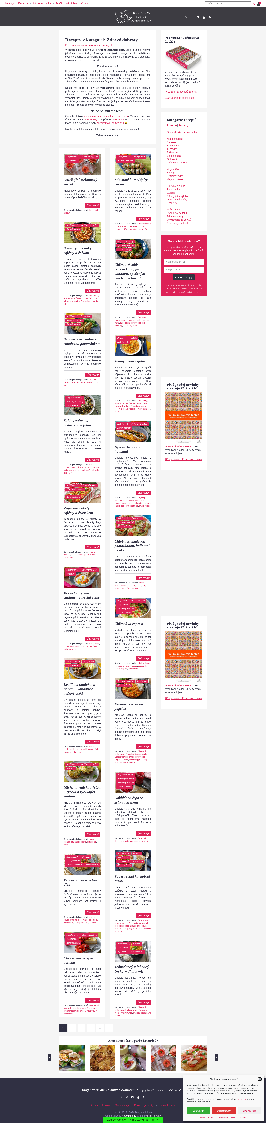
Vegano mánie (123, 861)
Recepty (9, 3)
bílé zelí (142, 838)
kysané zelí (87, 920)
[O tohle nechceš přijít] (259, 3)
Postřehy (183, 125)
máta (66, 470)
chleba (139, 320)
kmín (127, 841)
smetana (136, 1013)
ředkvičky (118, 326)
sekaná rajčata (91, 301)
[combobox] (228, 3)
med (96, 210)
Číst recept (93, 205)
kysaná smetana (133, 406)
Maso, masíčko (124, 156)
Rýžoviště (172, 152)
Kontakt (106, 1105)
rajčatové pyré (135, 760)
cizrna (144, 403)
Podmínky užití (167, 1105)
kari (123, 406)
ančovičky (143, 224)
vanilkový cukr (70, 1014)
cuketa (144, 226)
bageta (91, 839)
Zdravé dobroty (73, 229)
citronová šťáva (133, 226)
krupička (81, 1008)
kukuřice (118, 929)
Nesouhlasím (224, 1110)
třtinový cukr (92, 1011)
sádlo (96, 749)
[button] (259, 1079)
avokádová (118, 119)
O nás (84, 3)
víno (69, 752)
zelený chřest (132, 326)
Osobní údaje (122, 1105)
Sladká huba (72, 160)
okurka (90, 382)
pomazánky (91, 119)
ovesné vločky (69, 1011)
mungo (129, 1013)
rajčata (82, 301)
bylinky (142, 498)
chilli (97, 644)
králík (85, 749)
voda (117, 412)
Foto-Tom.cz (154, 1116)
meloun (67, 213)
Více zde (170, 91)
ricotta (132, 506)
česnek (123, 226)
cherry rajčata (131, 666)
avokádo (92, 380)
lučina (83, 382)
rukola (96, 382)
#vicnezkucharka (41, 3)
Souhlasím (198, 1110)
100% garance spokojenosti (180, 98)
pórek (135, 929)
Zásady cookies (206, 1117)
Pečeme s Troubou (125, 160)
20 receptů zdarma (187, 91)
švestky (83, 1011)
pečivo (83, 842)
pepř (141, 229)
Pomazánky (86, 316)
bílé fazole (143, 920)
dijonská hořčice (121, 229)
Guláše (134, 338)
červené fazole (135, 923)
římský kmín (142, 409)
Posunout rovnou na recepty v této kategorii (88, 45)
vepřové (92, 923)
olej (143, 586)
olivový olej (134, 229)
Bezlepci (136, 853)
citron (91, 210)
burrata (118, 320)
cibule (85, 298)
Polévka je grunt (176, 186)
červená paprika (128, 320)
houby (117, 503)
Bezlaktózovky (123, 853)
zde (200, 292)
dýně (72, 920)
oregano (118, 760)
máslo (82, 646)
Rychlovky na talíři (89, 225)
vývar (79, 752)
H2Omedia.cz (129, 1116)
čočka (91, 298)
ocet (136, 841)
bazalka (71, 298)
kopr (77, 646)
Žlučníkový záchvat (177, 223)
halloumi (131, 586)
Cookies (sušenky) (144, 1105)
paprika (87, 555)
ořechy (148, 503)
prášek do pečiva (122, 506)
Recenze (23, 3)
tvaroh (141, 506)
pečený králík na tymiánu (110, 123)
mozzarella (142, 666)
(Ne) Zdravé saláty (125, 241)
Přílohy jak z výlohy (89, 156)
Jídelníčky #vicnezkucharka (182, 132)
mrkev (143, 406)
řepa (141, 841)
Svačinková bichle (66, 3)
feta (78, 382)
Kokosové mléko (121, 757)
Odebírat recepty (183, 277)
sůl (145, 229)
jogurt (72, 646)
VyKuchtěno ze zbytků (179, 219)
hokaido (118, 406)
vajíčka (67, 845)
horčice (73, 749)
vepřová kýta (82, 923)
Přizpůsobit (249, 1110)
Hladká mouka (134, 500)
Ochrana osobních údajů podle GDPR (230, 1117)
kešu (75, 1008)
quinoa (67, 473)
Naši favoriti (72, 156)
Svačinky (70, 574)
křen (131, 841)
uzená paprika (129, 762)
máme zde (241, 1099)
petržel (88, 470)
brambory (143, 401)
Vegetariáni (142, 681)
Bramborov (122, 338)
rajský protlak (130, 409)
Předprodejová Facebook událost (183, 459)
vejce (147, 506)
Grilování (140, 600)
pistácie (95, 470)
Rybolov (171, 142)
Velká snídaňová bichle (178, 446)
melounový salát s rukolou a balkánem (106, 116)
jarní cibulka (125, 323)
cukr (122, 841)
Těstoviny (172, 149)
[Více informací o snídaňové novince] (183, 394)
